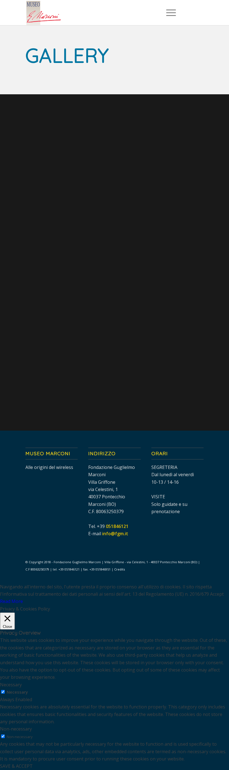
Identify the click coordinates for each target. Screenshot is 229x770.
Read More (11, 601)
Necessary (17, 692)
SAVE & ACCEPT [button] (16, 766)
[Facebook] (182, 12)
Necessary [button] (11, 685)
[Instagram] (191, 12)
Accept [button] (217, 594)
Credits (119, 569)
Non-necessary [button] (16, 729)
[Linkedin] (199, 12)
